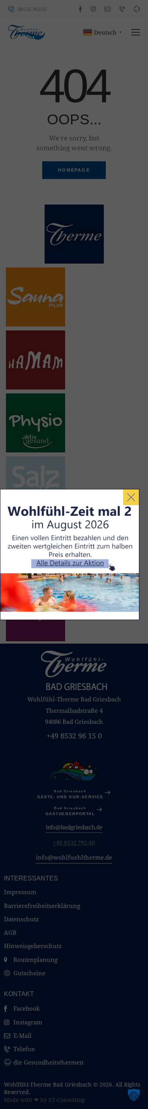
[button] (134, 1095)
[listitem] (73, 565)
